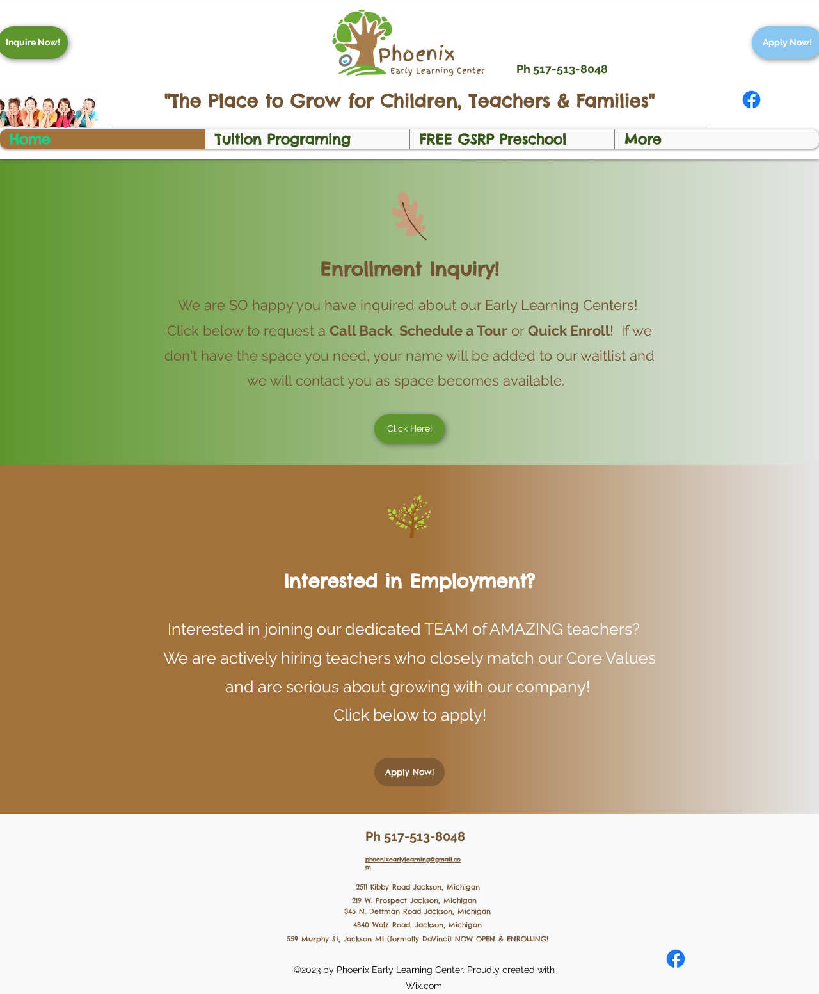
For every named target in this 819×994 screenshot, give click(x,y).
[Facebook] (751, 99)
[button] (307, 139)
